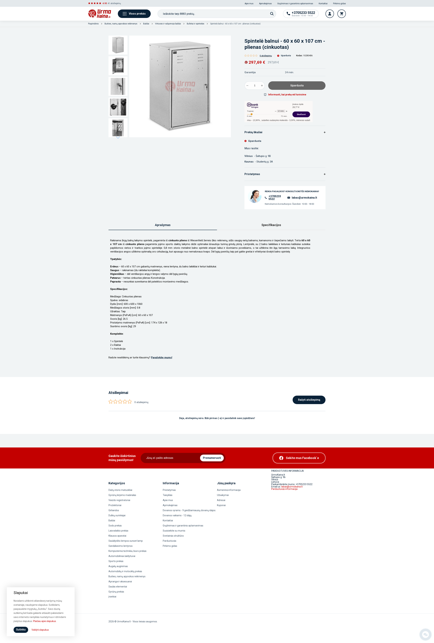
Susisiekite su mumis (174, 530)
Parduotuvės (169, 540)
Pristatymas (169, 490)
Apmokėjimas (265, 3)
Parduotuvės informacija (284, 489)
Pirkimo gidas (339, 3)
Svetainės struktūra (173, 535)
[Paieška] (272, 13)
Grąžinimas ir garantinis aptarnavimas (295, 3)
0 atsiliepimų (266, 56)
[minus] (247, 85)
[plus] (262, 85)
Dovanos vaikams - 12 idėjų (177, 515)
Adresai (221, 500)
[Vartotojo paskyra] (330, 13)
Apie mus (249, 3)
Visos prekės (137, 13)
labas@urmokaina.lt (304, 197)
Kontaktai (323, 3)
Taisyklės (167, 495)
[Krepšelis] (341, 13)
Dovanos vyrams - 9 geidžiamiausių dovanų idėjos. (189, 510)
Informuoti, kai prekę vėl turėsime (287, 94)
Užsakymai (223, 495)
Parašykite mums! (161, 357)
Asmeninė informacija (229, 490)
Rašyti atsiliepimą (309, 399)
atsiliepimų (116, 3)
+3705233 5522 (275, 197)
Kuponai (221, 505)
